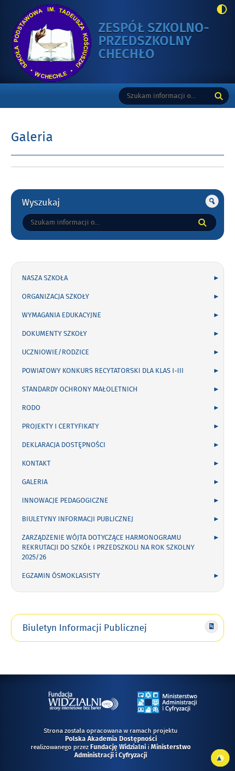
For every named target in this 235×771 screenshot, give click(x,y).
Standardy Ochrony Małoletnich (80, 389)
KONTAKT (36, 463)
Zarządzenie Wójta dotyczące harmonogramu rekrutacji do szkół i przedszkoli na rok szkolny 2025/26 (108, 547)
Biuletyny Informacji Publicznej (77, 519)
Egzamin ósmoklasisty (61, 576)
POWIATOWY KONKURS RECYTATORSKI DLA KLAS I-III (103, 371)
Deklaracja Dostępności (63, 445)
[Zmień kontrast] (219, 10)
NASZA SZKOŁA (45, 278)
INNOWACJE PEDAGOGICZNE (65, 500)
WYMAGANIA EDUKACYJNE (61, 315)
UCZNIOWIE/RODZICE (55, 352)
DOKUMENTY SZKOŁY (54, 334)
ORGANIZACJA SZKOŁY (55, 297)
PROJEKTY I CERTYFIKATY (60, 426)
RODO (31, 408)
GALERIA (35, 482)
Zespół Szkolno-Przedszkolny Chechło (153, 42)
